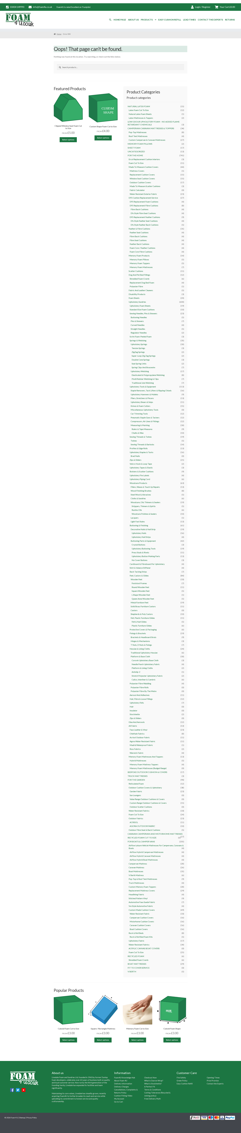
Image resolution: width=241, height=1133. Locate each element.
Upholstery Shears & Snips (142, 402)
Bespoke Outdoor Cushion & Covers (147, 772)
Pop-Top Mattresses (137, 132)
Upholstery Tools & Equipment (143, 386)
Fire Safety (181, 1077)
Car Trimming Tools (139, 413)
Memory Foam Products (139, 255)
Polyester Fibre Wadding (140, 683)
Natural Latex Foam (139, 106)
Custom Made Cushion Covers (142, 910)
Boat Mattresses (136, 871)
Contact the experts (210, 19)
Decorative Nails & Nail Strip (143, 529)
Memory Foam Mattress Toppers (144, 764)
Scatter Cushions (136, 271)
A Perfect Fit (149, 1086)
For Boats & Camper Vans (141, 841)
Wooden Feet (136, 579)
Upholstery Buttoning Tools (144, 548)
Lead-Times (189, 19)
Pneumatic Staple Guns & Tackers (145, 417)
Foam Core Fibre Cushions (141, 251)
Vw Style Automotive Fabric (141, 906)
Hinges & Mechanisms (140, 641)
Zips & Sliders (135, 460)
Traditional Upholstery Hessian (144, 652)
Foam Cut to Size (136, 163)
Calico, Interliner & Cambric (144, 679)
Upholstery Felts (137, 702)
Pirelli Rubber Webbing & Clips (145, 379)
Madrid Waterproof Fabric (141, 745)
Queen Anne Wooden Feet (143, 598)
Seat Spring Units (139, 363)
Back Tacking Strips (138, 571)
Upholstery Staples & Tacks (141, 452)
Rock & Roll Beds (136, 933)
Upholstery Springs (139, 344)
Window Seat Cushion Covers (142, 178)
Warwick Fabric (136, 753)
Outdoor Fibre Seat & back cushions (144, 830)
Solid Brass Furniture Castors (143, 606)
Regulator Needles (139, 332)
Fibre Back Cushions (138, 236)
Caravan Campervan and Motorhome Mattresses (155, 834)
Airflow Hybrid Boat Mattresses (144, 860)
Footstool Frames (139, 583)
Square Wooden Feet (140, 591)
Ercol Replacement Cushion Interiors (144, 159)
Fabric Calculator (137, 190)
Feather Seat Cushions (139, 232)
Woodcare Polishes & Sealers (144, 514)
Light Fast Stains (138, 521)
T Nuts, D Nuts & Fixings (141, 645)
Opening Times (213, 1077)
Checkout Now (150, 1077)
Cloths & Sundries (138, 498)
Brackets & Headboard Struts (143, 637)
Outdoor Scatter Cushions (141, 807)
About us (133, 19)
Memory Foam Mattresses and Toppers (146, 756)
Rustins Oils (137, 510)
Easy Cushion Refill (169, 19)
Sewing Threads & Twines (141, 437)
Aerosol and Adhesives (139, 695)
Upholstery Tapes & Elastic (141, 467)
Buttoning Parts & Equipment (143, 541)
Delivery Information (123, 1083)
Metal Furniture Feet (139, 602)
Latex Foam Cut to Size (139, 110)
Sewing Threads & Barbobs (142, 444)
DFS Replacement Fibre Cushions (144, 205)
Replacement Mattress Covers (142, 890)
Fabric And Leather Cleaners (141, 290)
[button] (110, 19)
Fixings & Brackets (138, 633)
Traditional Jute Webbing (143, 383)
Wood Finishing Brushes (141, 490)
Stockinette (135, 714)
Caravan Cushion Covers (140, 925)
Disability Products (137, 294)
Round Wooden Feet (140, 587)
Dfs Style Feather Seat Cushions (144, 221)
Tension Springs (138, 348)
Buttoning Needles (139, 317)
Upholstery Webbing (140, 371)
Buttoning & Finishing (139, 525)
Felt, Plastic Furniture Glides (143, 618)
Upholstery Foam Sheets (140, 306)
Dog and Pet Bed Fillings (139, 275)
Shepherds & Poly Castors (142, 614)
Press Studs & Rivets (140, 552)
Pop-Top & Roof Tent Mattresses (143, 879)
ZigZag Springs (138, 352)
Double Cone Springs (141, 359)
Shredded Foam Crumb (139, 278)
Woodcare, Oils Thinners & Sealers (145, 502)
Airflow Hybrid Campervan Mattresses (146, 852)
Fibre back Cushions (139, 209)
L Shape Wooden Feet (141, 595)
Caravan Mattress (136, 867)
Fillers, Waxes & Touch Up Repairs (145, 487)
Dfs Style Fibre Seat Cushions (143, 213)
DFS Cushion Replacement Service (143, 198)
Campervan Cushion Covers (141, 917)
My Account (119, 1099)
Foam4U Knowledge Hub (124, 1077)
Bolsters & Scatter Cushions (142, 471)
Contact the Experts (215, 1083)
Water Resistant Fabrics (139, 810)
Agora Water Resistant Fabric (142, 741)
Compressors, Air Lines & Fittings (145, 421)
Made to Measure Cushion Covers (143, 167)
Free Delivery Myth (152, 1099)
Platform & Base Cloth (140, 656)
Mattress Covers (137, 171)
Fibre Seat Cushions (138, 240)
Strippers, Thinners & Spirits (144, 506)
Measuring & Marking (140, 425)
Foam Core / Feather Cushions (142, 248)
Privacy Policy (32, 1118)
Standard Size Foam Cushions (142, 309)
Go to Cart (118, 1102)
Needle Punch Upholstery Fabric (146, 664)
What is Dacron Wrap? (153, 1080)
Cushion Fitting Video (123, 1096)
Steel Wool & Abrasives (141, 494)
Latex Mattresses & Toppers (141, 118)
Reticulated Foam (136, 783)
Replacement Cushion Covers (142, 174)
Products (147, 19)
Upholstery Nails (139, 533)
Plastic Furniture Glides (142, 625)
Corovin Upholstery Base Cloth (145, 660)
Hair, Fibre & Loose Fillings (141, 699)
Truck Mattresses (137, 776)
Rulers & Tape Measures (142, 429)
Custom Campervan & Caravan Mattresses (147, 140)
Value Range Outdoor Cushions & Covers (147, 799)
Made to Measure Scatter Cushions (145, 186)
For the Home (135, 155)
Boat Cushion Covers (139, 929)
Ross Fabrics (135, 749)
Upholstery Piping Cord (140, 479)
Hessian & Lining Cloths (140, 649)
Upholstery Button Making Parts (146, 556)
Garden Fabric (136, 791)
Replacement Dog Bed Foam (142, 282)
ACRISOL (134, 822)
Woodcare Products (138, 483)
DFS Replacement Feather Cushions (145, 217)
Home (59, 34)
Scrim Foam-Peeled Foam (141, 336)
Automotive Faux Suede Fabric (142, 902)
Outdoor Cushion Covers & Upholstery (145, 787)
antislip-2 (136, 672)
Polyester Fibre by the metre (143, 691)
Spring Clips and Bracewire (143, 367)
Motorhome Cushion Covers (142, 921)
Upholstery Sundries (137, 302)
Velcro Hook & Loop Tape (141, 464)
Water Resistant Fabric (139, 913)
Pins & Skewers (137, 321)
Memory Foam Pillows (140, 144)
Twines (134, 440)
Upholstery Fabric (136, 940)
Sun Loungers (135, 795)
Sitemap (22, 1118)
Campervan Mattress (138, 863)
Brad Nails (135, 456)
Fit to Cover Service (138, 968)
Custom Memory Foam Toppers (142, 887)
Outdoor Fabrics (136, 818)
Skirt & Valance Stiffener (140, 568)
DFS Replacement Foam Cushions (144, 201)
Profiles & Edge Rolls (139, 448)
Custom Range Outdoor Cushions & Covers (148, 803)
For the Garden (136, 780)
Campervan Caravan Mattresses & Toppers (151, 128)
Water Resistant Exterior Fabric (143, 194)
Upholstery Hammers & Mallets (144, 394)
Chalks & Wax (138, 433)
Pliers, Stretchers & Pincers (142, 398)
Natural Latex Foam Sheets (140, 114)
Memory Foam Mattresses (141, 267)
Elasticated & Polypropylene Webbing (148, 375)
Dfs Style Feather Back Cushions (144, 225)
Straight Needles (138, 329)
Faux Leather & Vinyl (138, 730)
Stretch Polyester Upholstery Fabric (147, 676)
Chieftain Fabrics (137, 733)
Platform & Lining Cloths (142, 668)
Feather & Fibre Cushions (139, 228)
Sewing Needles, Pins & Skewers (143, 313)
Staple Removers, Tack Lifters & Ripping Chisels (151, 390)
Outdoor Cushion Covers (140, 182)
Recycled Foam (136, 956)
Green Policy (182, 1080)
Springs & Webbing (138, 340)
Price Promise (213, 1080)
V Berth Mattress (136, 875)
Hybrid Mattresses (138, 760)
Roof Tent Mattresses (138, 136)
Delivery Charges (121, 1086)
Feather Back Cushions (139, 244)
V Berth (132, 971)
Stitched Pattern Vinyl (138, 898)
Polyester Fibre (136, 286)
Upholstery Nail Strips (141, 537)
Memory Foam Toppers (140, 263)
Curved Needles (137, 325)
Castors (134, 610)
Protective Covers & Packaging (143, 629)
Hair (132, 706)
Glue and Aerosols (137, 722)
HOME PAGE (120, 19)
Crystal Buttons (138, 544)
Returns (230, 19)
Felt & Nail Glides (139, 622)
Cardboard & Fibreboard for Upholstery (147, 564)
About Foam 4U (120, 1080)
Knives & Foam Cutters (140, 406)
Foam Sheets (134, 298)
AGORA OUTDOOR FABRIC (142, 826)
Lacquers (134, 518)
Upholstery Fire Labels (139, 475)
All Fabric (133, 726)
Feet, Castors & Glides (139, 575)
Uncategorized (136, 151)
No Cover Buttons (139, 560)
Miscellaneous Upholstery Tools (144, 410)
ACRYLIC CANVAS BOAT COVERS (144, 948)
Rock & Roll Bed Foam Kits (141, 937)
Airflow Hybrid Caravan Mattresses (145, 856)
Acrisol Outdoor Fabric (140, 737)
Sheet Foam (134, 147)
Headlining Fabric (136, 894)
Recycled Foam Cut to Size (142, 837)
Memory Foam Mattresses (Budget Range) (148, 768)
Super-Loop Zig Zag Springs (144, 356)
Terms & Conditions (152, 1089)
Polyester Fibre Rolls (140, 687)
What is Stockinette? (153, 1083)
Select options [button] (68, 140)
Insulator (133, 710)
